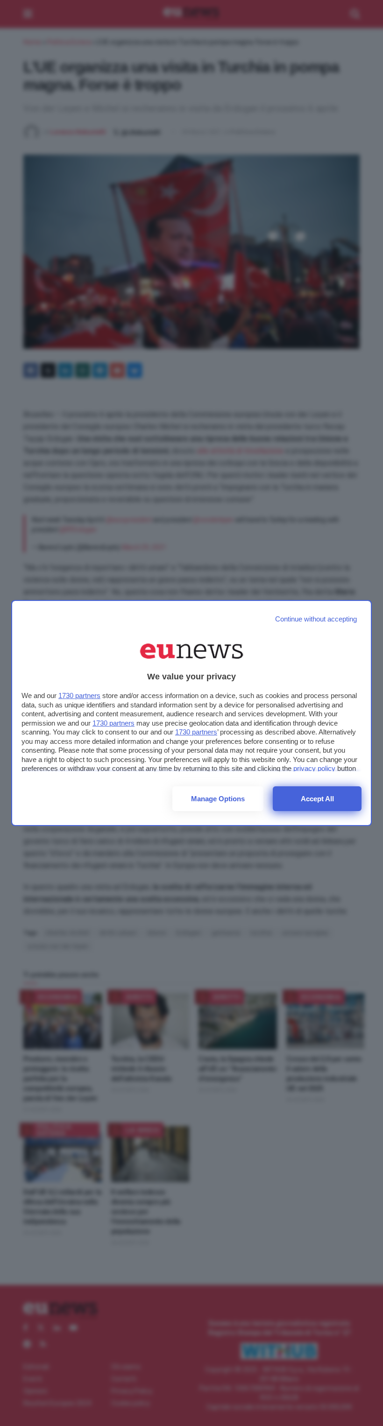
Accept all (317, 799)
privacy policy (314, 768)
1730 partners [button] (79, 695)
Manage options (218, 799)
